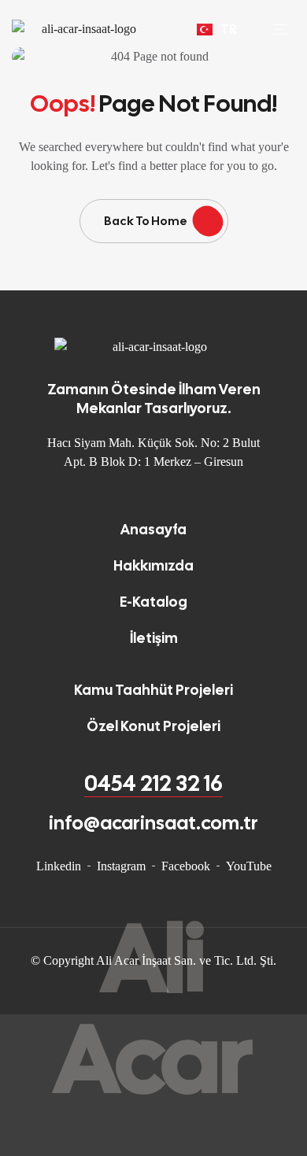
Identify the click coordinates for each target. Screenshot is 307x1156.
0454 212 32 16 (153, 783)
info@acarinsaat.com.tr (153, 823)
